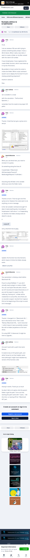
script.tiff (6, 224)
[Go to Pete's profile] (2, 32)
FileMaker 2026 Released (9, 13)
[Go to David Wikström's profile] (3, 156)
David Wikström (10, 155)
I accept (25, 549)
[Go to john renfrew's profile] (3, 90)
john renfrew (9, 89)
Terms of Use (8, 551)
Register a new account (15, 414)
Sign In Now (15, 418)
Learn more (3, 3)
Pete (5, 32)
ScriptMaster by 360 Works (20, 32)
